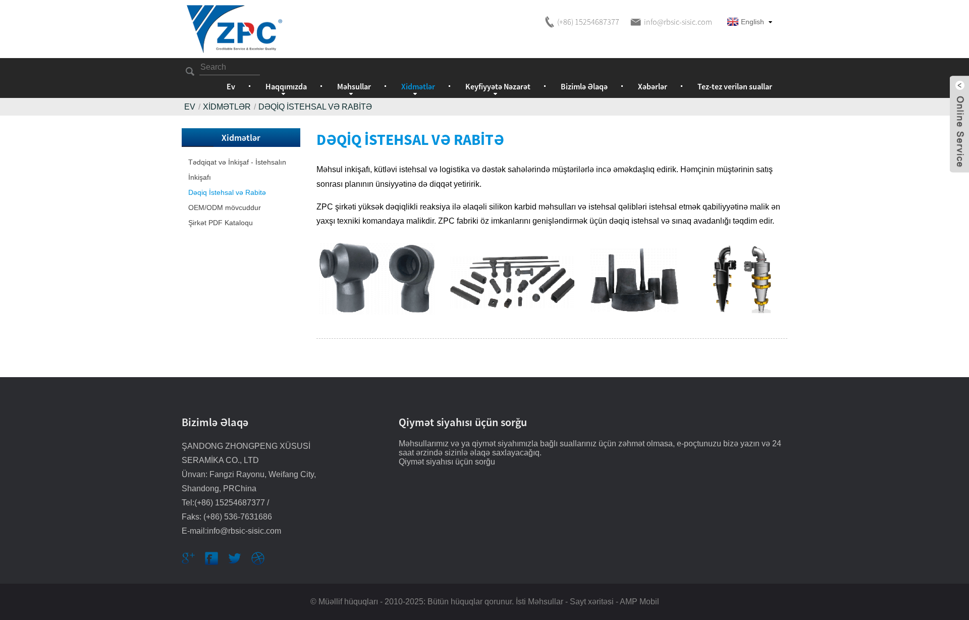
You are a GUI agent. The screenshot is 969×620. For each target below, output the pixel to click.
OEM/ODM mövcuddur (224, 207)
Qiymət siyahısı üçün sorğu (447, 461)
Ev (231, 86)
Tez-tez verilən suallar (734, 86)
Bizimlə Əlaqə (584, 86)
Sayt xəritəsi (592, 601)
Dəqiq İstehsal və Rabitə (315, 106)
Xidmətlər (227, 106)
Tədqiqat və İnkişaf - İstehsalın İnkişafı (237, 169)
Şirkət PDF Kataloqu (220, 223)
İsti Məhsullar (539, 601)
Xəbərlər (652, 86)
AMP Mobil (639, 601)
